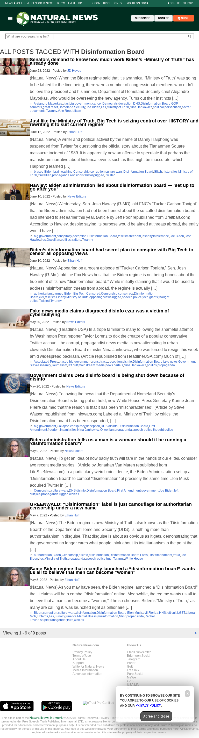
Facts (144, 555)
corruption (97, 171)
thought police (163, 430)
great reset (50, 107)
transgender (57, 620)
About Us (174, 3)
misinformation (107, 616)
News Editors (76, 196)
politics (66, 240)
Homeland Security (72, 107)
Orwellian (44, 175)
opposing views (100, 297)
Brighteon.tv (112, 3)
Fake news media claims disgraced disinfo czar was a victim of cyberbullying (99, 312)
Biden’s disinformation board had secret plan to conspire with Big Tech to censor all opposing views (111, 251)
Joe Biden (93, 107)
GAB (130, 681)
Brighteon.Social (137, 3)
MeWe (131, 677)
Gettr (130, 666)
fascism (123, 236)
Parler (131, 663)
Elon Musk (134, 613)
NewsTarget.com (17, 3)
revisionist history (82, 175)
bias (66, 103)
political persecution (167, 107)
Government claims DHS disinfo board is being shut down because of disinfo (107, 377)
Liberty (61, 297)
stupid (44, 620)
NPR (122, 616)
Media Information (85, 670)
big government (80, 103)
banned (58, 293)
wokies (74, 494)
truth (109, 558)
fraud (176, 555)
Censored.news (42, 3)
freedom (135, 236)
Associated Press (46, 361)
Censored (93, 293)
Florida (153, 613)
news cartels (114, 365)
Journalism (59, 365)
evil (41, 297)
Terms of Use (82, 655)
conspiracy (64, 236)
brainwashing (63, 171)
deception (125, 103)
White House (134, 558)
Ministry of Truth (118, 107)
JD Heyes (74, 70)
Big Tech (79, 293)
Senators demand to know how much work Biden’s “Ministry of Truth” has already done (112, 61)
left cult (73, 365)
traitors (76, 240)
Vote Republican (69, 111)
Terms (115, 717)
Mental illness (87, 616)
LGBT (181, 613)
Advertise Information (87, 674)
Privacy (104, 717)
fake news (170, 361)
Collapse (63, 426)
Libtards (42, 616)
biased (39, 171)
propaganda (60, 175)
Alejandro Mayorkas (48, 103)
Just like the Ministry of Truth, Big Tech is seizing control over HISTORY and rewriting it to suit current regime (114, 122)
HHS (162, 613)
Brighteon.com (89, 3)
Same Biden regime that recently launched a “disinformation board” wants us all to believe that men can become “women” (112, 570)
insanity (147, 236)
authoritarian (43, 293)
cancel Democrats (105, 103)
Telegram (133, 659)
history (167, 171)
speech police (132, 297)
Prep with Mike (66, 3)
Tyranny (51, 111)
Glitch (158, 171)
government (149, 490)
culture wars (114, 171)
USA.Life (133, 684)
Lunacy (60, 616)
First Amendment (129, 490)
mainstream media (92, 365)
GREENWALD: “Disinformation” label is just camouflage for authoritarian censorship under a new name (111, 506)
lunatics (71, 616)
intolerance (161, 236)
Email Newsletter (139, 652)
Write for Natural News (88, 666)
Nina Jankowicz (141, 107)
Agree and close (156, 716)
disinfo (127, 361)
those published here (165, 728)
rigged (99, 175)
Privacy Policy (82, 652)
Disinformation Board (155, 103)
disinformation (99, 555)
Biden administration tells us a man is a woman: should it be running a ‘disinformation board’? (108, 441)
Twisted (110, 175)
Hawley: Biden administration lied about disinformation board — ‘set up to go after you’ (112, 187)
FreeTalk (133, 670)
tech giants (150, 297)
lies (103, 107)
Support (188, 3)
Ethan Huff (74, 132)
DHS (136, 103)
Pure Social (135, 674)
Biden (48, 171)
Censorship (81, 171)
